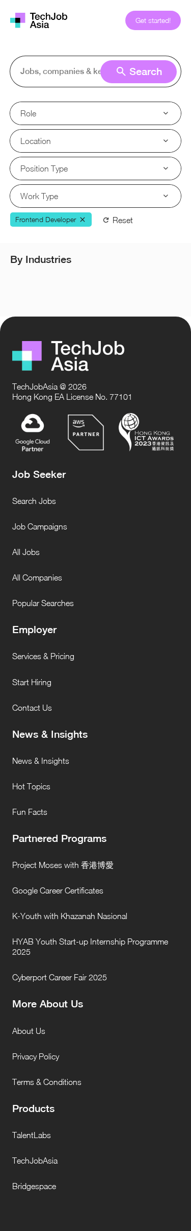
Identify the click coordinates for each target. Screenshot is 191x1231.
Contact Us (32, 707)
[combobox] (97, 71)
